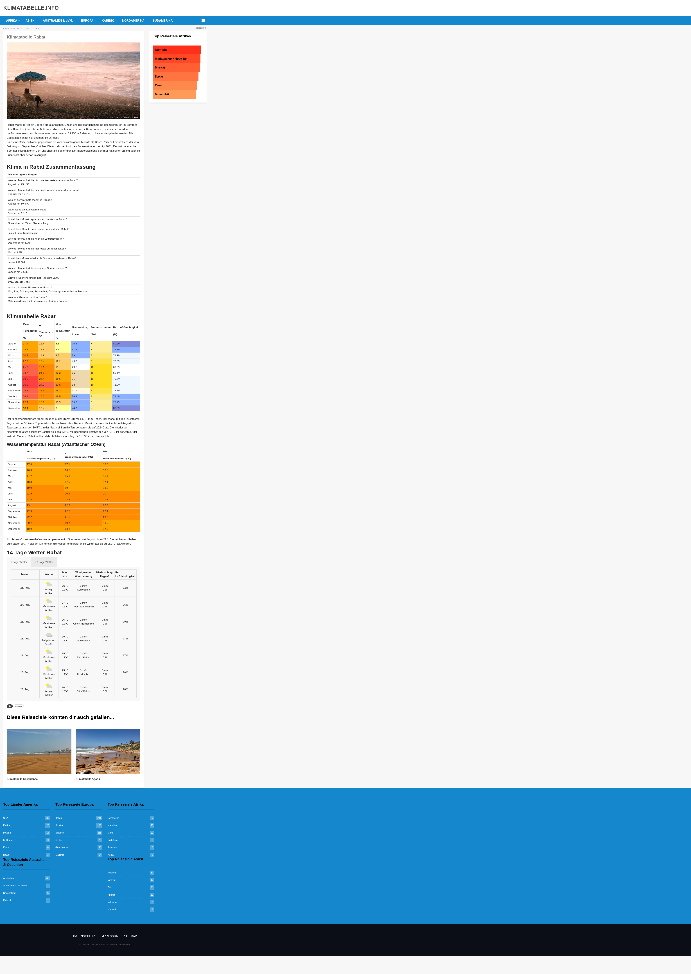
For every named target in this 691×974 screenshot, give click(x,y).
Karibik (108, 20)
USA (5, 818)
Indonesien (113, 902)
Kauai (6, 847)
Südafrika (113, 840)
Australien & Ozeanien (15, 885)
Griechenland (62, 847)
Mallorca (59, 854)
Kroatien (59, 825)
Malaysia (112, 909)
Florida (6, 825)
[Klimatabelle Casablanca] (39, 751)
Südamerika (163, 20)
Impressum (109, 936)
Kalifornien (8, 840)
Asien (30, 20)
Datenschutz (84, 936)
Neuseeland (9, 893)
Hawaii (6, 854)
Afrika (11, 20)
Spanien (59, 832)
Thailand (112, 872)
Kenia (111, 854)
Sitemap (130, 936)
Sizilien (59, 840)
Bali (110, 887)
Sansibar (112, 847)
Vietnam (112, 880)
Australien (8, 878)
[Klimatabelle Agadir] (108, 751)
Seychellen (113, 818)
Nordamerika (133, 20)
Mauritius (112, 825)
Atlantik (18, 706)
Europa (87, 20)
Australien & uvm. (58, 20)
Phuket (111, 894)
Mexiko (7, 832)
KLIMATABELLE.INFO (31, 8)
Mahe (110, 832)
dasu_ (136, 117)
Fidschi (7, 900)
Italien (58, 818)
